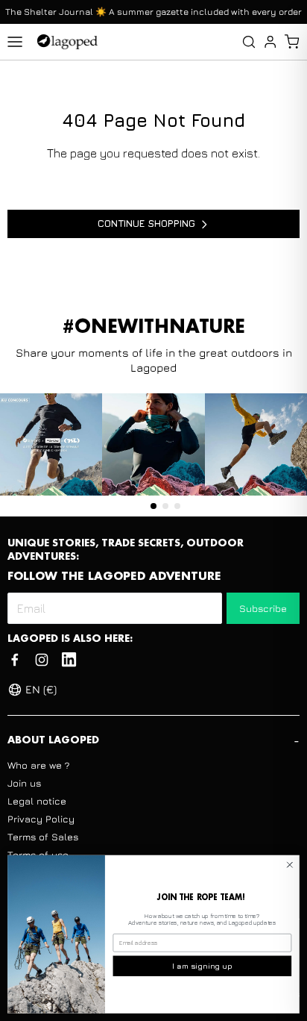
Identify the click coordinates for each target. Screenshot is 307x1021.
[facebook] (14, 659)
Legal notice (36, 801)
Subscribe (263, 608)
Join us (24, 783)
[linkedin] (69, 659)
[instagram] (41, 659)
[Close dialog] (290, 865)
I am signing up (202, 965)
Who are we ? (38, 765)
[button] (292, 41)
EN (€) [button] (41, 689)
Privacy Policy (41, 819)
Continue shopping (146, 223)
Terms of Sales (42, 837)
